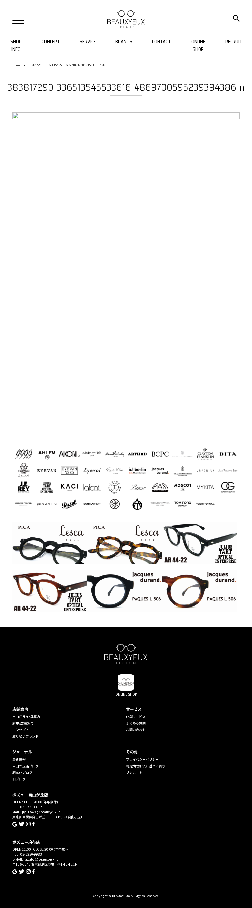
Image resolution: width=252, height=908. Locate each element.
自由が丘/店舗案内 (26, 716)
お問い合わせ (136, 729)
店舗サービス (136, 716)
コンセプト (20, 729)
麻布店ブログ (22, 772)
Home (16, 65)
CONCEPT (51, 42)
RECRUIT (233, 42)
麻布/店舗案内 (22, 723)
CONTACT (161, 42)
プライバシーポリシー (142, 759)
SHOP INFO (16, 45)
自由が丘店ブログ (25, 765)
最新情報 (19, 759)
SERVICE (88, 42)
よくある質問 (136, 723)
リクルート (134, 772)
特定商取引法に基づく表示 (145, 765)
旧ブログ (19, 778)
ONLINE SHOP (198, 45)
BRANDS (124, 42)
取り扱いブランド (25, 736)
